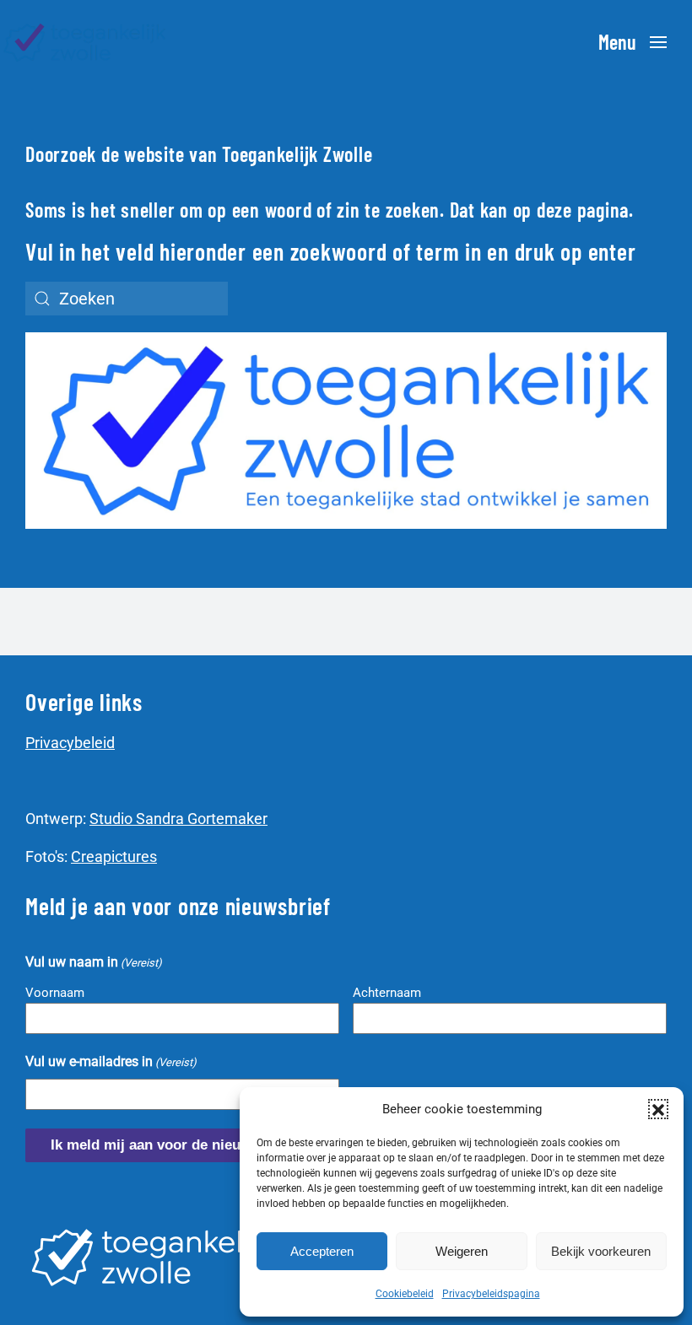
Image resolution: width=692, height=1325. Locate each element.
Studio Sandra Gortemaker (178, 818)
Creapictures (114, 856)
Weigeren (461, 1251)
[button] (658, 1109)
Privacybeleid (70, 742)
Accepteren (322, 1251)
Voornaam (54, 992)
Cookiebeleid (405, 1294)
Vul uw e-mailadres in (111, 1061)
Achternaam (387, 992)
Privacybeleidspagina (491, 1294)
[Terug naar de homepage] (84, 42)
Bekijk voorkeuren (601, 1251)
